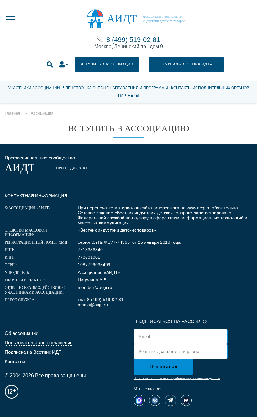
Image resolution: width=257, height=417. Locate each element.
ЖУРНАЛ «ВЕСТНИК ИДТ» (186, 64)
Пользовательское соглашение (38, 342)
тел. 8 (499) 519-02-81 (100, 299)
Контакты (15, 361)
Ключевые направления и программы (127, 88)
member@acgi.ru (95, 287)
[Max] (139, 400)
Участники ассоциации (34, 88)
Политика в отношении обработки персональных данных (177, 378)
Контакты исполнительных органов (210, 88)
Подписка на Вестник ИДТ (33, 352)
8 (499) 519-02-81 (133, 40)
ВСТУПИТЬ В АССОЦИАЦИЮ (106, 64)
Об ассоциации (21, 333)
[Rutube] (186, 400)
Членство (73, 88)
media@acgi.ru (93, 304)
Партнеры (128, 95)
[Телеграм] (170, 400)
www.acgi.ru (199, 207)
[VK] (154, 400)
